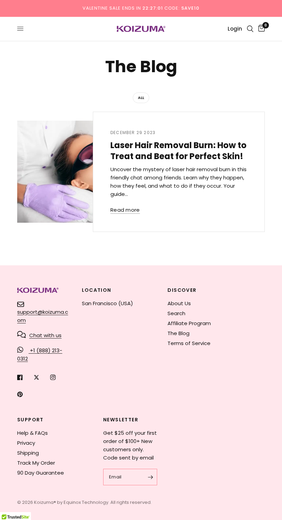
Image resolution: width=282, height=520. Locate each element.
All (141, 97)
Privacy (26, 442)
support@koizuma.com (42, 316)
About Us (179, 303)
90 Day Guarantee (40, 472)
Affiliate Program (189, 323)
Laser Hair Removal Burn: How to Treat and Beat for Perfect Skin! (178, 151)
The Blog (178, 333)
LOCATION (96, 290)
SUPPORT (30, 419)
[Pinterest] (24, 394)
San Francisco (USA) (107, 303)
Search (176, 313)
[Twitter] (41, 377)
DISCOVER (181, 290)
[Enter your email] (150, 477)
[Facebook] (24, 377)
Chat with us (45, 335)
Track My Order (36, 462)
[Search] (250, 29)
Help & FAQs (32, 432)
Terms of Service (188, 343)
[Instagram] (57, 377)
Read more (125, 210)
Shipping (28, 452)
